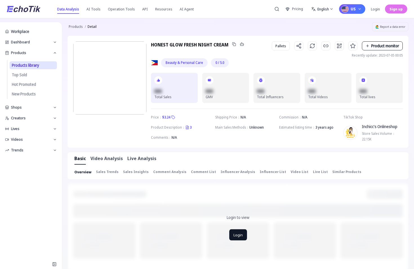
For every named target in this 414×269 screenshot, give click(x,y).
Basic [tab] (80, 158)
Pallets (280, 45)
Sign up (396, 9)
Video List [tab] (299, 171)
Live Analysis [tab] (141, 158)
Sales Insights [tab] (136, 171)
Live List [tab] (320, 171)
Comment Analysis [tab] (169, 171)
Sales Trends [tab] (107, 171)
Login (375, 9)
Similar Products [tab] (346, 171)
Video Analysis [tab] (106, 158)
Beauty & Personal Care (184, 62)
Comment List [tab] (203, 171)
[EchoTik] (24, 9)
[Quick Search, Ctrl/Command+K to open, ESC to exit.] (276, 9)
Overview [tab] (83, 171)
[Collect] (352, 45)
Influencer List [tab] (273, 171)
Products (76, 26)
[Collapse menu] (54, 264)
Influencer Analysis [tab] (238, 171)
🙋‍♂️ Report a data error (390, 27)
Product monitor (385, 45)
